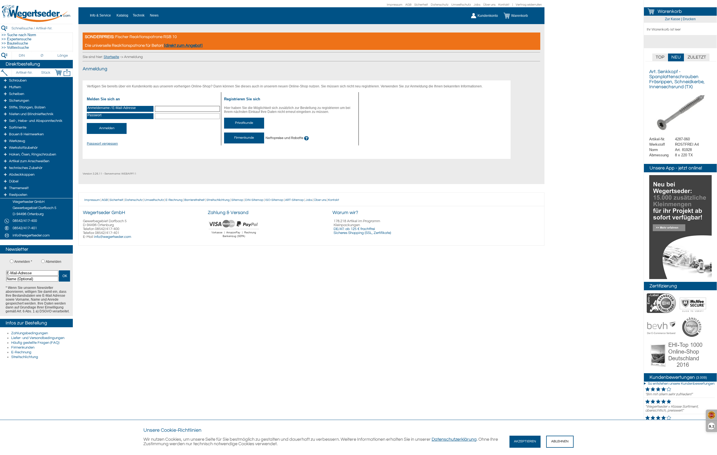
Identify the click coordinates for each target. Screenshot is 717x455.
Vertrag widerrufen (529, 4)
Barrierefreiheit (194, 199)
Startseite (111, 57)
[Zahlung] (234, 238)
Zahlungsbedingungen (29, 333)
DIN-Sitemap (254, 199)
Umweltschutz (461, 4)
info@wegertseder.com (112, 237)
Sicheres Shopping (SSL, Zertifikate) (362, 233)
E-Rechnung (21, 352)
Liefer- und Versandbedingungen (37, 338)
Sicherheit (421, 4)
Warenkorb (670, 11)
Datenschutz (439, 4)
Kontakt (503, 4)
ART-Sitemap (294, 199)
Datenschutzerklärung (454, 439)
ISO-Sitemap (274, 199)
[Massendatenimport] (67, 72)
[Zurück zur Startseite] (36, 21)
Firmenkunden (22, 347)
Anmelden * (23, 262)
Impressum (394, 4)
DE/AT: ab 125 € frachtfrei (354, 229)
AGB (408, 4)
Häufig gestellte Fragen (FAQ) (35, 343)
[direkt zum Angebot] (183, 45)
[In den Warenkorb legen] (58, 72)
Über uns (489, 4)
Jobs (477, 4)
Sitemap (237, 199)
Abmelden (53, 262)
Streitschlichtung (24, 357)
